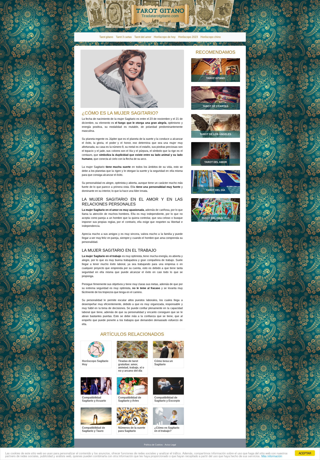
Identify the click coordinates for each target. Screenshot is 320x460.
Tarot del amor (142, 37)
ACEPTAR (305, 453)
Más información (271, 456)
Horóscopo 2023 (188, 37)
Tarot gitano (106, 37)
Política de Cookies (153, 444)
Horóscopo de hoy (165, 37)
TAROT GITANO (160, 12)
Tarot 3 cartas (124, 37)
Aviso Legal (170, 444)
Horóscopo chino (210, 37)
